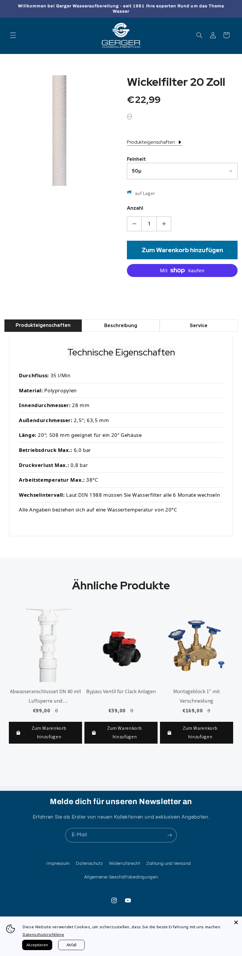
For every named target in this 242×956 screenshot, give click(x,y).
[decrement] (134, 224)
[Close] (236, 922)
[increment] (163, 224)
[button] (13, 35)
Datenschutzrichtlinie (43, 934)
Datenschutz (89, 863)
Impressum (58, 863)
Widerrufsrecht (124, 863)
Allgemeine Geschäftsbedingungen (121, 877)
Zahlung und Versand (168, 863)
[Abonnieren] (169, 835)
